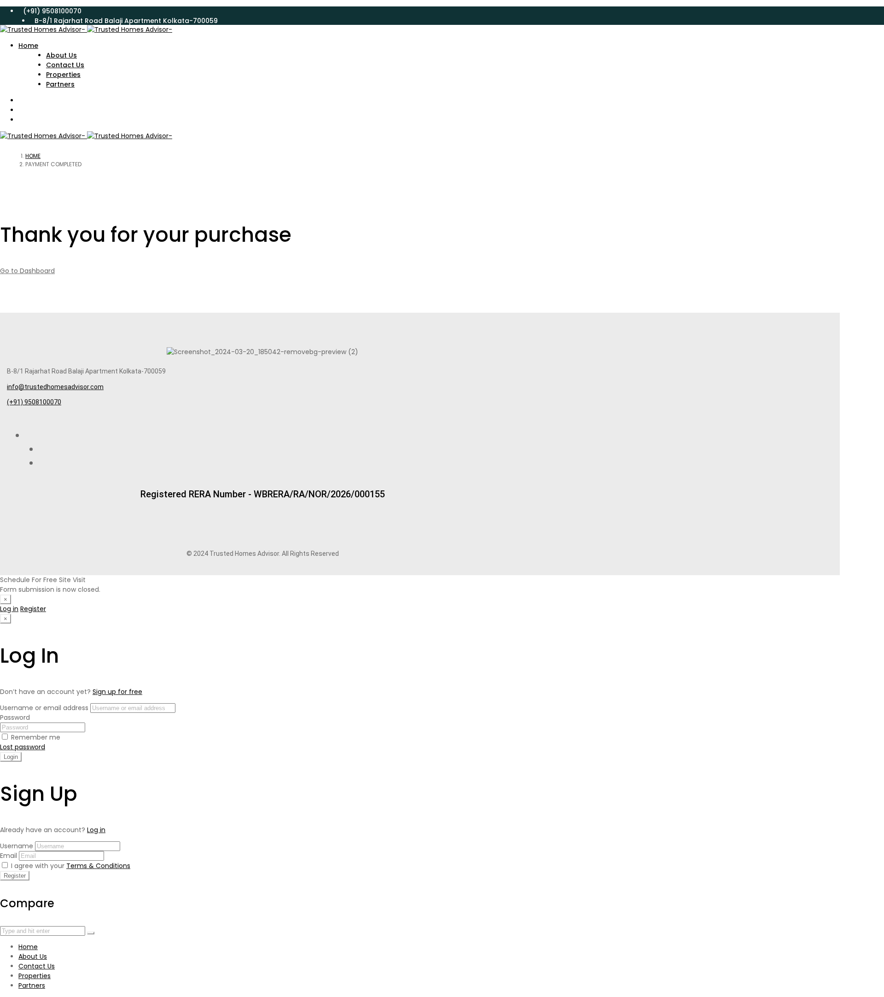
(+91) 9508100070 (34, 402)
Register (33, 608)
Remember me (34, 737)
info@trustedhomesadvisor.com (55, 387)
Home (33, 156)
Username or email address (44, 707)
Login (11, 756)
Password (15, 717)
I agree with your (69, 865)
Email (8, 855)
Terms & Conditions (98, 865)
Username (16, 846)
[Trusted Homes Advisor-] (86, 29)
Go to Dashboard (27, 270)
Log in (9, 608)
